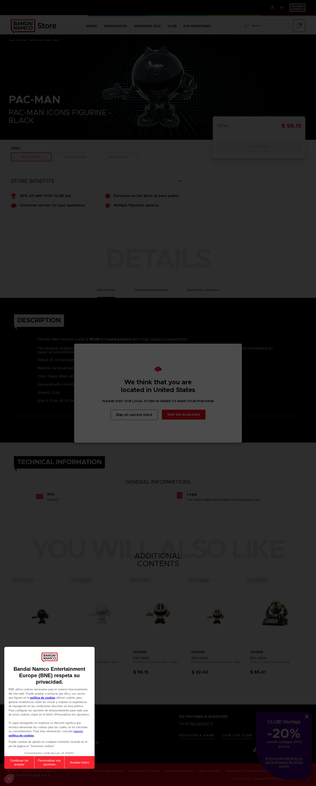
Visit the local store (183, 414)
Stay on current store (134, 414)
